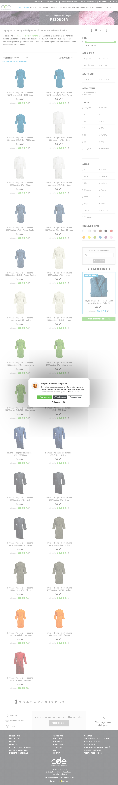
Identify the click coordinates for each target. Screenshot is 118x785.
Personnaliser (75, 397)
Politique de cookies (59, 402)
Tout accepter (45, 397)
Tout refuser (61, 397)
